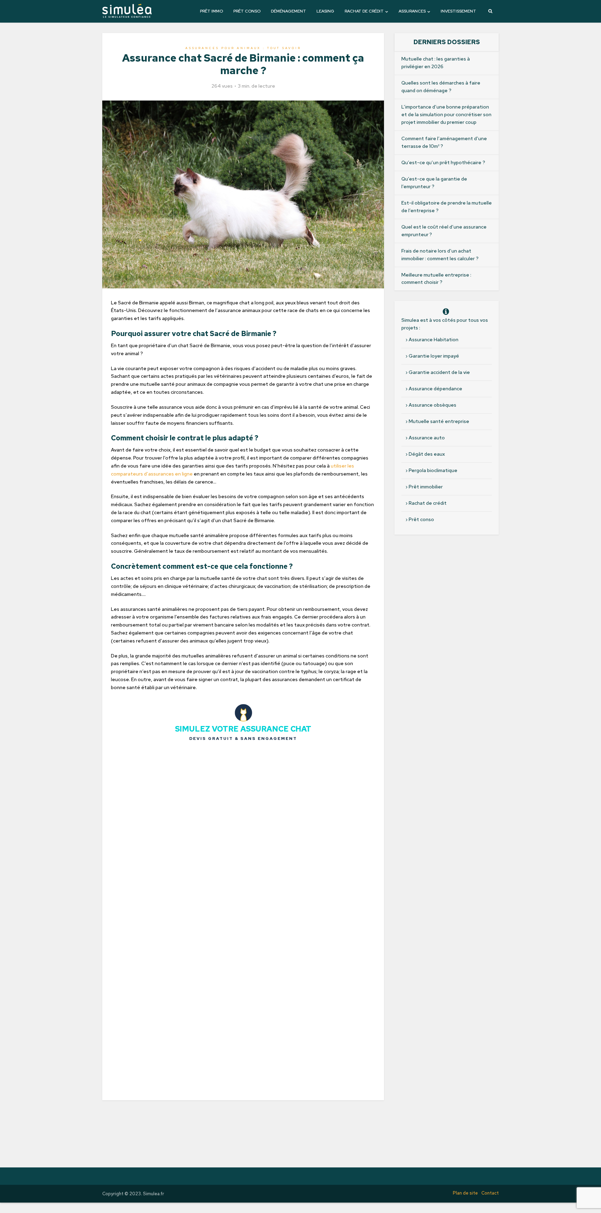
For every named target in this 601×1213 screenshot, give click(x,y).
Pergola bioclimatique (433, 470)
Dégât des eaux (427, 454)
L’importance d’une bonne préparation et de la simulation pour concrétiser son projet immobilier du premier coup (446, 114)
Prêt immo (211, 11)
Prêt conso (247, 11)
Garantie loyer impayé (434, 356)
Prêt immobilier (426, 487)
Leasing (325, 11)
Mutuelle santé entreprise (439, 421)
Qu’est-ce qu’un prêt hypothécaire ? (443, 162)
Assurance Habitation (433, 339)
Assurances (412, 11)
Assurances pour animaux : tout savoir (243, 48)
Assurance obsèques (432, 405)
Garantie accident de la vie (439, 372)
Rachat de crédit (364, 11)
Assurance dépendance (435, 388)
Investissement (458, 11)
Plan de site (465, 1193)
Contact (490, 1193)
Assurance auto (427, 437)
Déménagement (288, 11)
